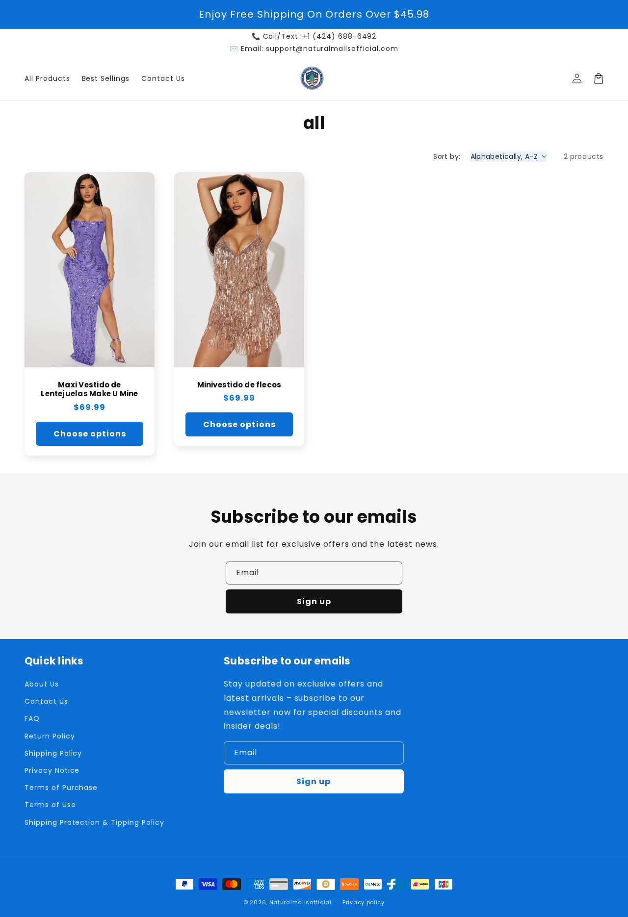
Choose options (89, 433)
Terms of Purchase (61, 787)
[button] (598, 78)
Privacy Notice (52, 770)
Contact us (46, 701)
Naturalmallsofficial (300, 902)
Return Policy (50, 736)
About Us (42, 684)
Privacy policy (363, 902)
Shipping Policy (53, 753)
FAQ (32, 718)
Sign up (314, 601)
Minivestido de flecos (239, 385)
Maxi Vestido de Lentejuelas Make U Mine (89, 390)
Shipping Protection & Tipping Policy (94, 822)
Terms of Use (50, 805)
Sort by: (446, 156)
